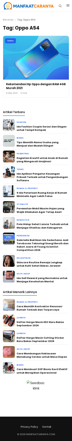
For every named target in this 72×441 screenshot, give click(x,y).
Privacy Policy (29, 427)
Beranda (8, 19)
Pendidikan (23, 235)
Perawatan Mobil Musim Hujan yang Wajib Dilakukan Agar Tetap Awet (40, 210)
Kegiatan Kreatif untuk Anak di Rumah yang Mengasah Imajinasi (42, 159)
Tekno (10, 40)
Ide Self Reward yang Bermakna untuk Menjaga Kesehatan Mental (42, 279)
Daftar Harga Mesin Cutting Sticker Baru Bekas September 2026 (40, 339)
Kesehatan (23, 220)
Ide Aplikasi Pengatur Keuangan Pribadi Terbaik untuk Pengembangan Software (42, 177)
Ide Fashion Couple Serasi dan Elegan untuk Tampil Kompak (41, 128)
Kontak (46, 427)
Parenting (23, 153)
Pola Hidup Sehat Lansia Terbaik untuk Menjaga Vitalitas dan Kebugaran (42, 225)
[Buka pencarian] (60, 6)
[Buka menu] (67, 6)
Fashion (21, 122)
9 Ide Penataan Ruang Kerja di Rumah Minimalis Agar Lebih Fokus (42, 194)
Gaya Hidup (23, 273)
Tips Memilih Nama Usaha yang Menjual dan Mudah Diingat (38, 144)
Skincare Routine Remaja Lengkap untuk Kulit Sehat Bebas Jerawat (39, 264)
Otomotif (22, 204)
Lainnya (21, 317)
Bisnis (20, 138)
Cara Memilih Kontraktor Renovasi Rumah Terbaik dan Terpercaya (39, 308)
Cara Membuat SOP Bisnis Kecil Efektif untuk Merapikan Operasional (42, 370)
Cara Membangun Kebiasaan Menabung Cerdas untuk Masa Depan (42, 355)
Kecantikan (23, 258)
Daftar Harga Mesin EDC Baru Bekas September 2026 (40, 323)
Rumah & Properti (27, 188)
